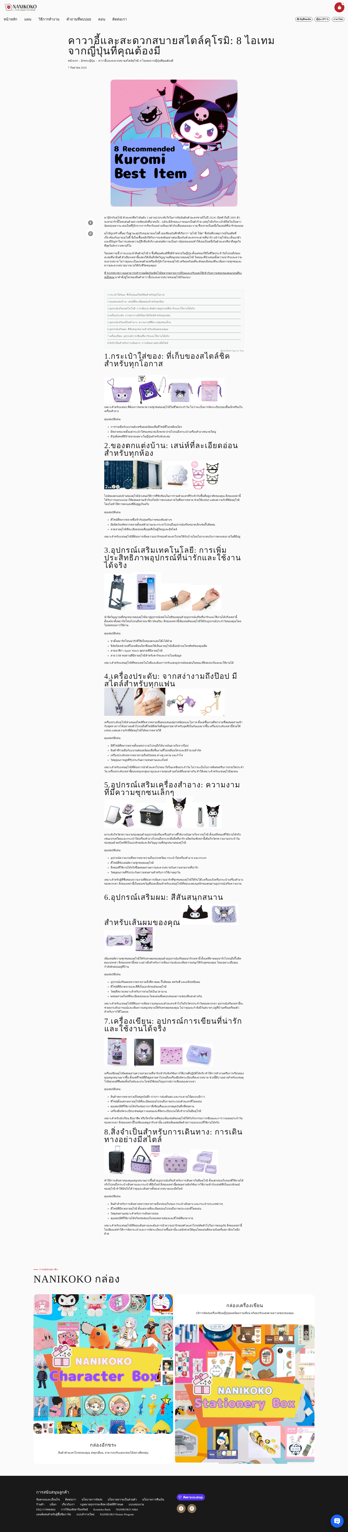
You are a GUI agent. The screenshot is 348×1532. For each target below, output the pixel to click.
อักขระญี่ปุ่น (88, 60)
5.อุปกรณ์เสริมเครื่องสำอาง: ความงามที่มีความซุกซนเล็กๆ (139, 322)
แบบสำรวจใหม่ (85, 1514)
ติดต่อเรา (70, 1499)
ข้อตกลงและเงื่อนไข (48, 1499)
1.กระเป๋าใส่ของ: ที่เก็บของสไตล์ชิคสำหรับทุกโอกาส (136, 294)
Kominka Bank (102, 1509)
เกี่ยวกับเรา (68, 1504)
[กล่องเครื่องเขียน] (245, 1379)
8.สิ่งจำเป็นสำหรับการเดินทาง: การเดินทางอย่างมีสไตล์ (137, 343)
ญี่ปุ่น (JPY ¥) (322, 19)
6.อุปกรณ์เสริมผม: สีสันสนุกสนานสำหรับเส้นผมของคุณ (137, 329)
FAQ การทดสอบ (45, 1509)
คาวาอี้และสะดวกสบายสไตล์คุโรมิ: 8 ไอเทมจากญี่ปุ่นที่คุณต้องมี (135, 60)
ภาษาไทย (338, 19)
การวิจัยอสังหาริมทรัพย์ (74, 1509)
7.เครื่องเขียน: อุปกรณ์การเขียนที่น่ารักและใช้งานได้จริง (138, 336)
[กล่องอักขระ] (103, 1379)
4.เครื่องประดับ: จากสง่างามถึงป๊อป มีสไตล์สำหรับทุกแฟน (138, 315)
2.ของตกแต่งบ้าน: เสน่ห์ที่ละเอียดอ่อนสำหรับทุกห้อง (135, 301)
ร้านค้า (40, 1504)
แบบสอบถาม (136, 1504)
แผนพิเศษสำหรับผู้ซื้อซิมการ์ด (53, 1514)
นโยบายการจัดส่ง (92, 1499)
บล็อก (53, 1504)
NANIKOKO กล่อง (127, 1509)
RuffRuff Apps (229, 350)
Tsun (242, 350)
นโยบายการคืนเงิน (153, 1499)
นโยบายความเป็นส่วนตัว (122, 1499)
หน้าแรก (73, 60)
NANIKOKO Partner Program (117, 1514)
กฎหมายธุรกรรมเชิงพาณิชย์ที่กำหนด (101, 1504)
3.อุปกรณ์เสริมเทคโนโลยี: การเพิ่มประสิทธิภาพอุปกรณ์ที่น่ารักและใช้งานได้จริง (151, 308)
